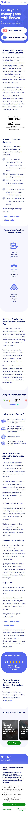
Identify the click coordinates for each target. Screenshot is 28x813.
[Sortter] (5, 2)
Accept (14, 805)
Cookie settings (7, 809)
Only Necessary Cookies (21, 809)
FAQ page (8, 700)
